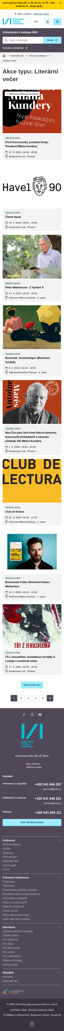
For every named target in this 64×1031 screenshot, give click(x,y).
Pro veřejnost (10, 939)
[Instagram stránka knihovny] (32, 715)
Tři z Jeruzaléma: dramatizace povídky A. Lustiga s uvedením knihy (30, 659)
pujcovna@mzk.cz (52, 789)
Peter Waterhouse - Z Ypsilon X (24, 287)
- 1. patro (27, 297)
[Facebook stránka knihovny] (24, 715)
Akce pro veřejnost (38, 56)
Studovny (8, 852)
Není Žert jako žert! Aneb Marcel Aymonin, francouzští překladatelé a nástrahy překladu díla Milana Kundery (31, 436)
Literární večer (9, 60)
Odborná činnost (12, 960)
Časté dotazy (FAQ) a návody (20, 890)
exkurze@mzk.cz (52, 803)
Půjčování (8, 885)
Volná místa (9, 865)
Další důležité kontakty (32, 822)
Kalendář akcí (17, 56)
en (36, 21)
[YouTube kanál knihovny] (40, 715)
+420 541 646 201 (48, 798)
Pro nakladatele (12, 956)
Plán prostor (10, 856)
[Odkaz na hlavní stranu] (13, 23)
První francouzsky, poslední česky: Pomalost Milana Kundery (27, 144)
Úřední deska (10, 935)
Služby (7, 848)
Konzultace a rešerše (15, 898)
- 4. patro (28, 372)
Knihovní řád (10, 964)
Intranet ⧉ (56, 1015)
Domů (4, 55)
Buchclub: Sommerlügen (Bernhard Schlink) (27, 360)
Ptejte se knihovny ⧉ (14, 902)
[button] (57, 21)
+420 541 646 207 (48, 784)
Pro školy (8, 943)
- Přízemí (22, 156)
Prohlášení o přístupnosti (16, 1015)
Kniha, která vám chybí (16, 915)
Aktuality (8, 976)
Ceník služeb (10, 910)
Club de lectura (14, 511)
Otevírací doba (41, 14)
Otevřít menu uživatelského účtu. (48, 21)
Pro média (9, 952)
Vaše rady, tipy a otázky (16, 919)
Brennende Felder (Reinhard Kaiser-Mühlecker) (27, 584)
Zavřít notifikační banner (60, 2)
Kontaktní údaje (19, 1010)
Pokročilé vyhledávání (13, 48)
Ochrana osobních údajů (41, 1010)
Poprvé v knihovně (13, 906)
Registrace (9, 881)
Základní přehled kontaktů (18, 931)
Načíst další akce (32, 685)
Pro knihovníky (11, 947)
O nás (6, 869)
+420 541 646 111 (48, 812)
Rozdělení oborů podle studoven (22, 894)
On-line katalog (11, 844)
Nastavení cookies (39, 1015)
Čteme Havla (13, 217)
